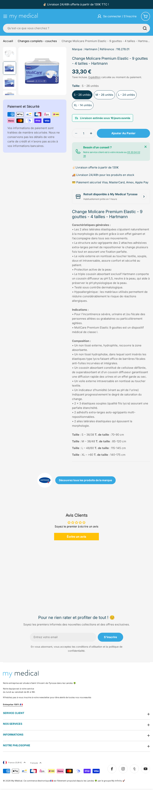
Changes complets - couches (37, 41)
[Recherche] (145, 28)
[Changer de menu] (5, 16)
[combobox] (76, 28)
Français (34, 763)
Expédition (94, 77)
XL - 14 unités (83, 105)
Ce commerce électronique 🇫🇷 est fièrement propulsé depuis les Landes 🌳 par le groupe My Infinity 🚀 (74, 780)
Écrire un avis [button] (76, 536)
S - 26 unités (82, 94)
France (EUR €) (15, 762)
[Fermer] (145, 146)
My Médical (16, 780)
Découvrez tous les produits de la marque (85, 480)
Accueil (8, 41)
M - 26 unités (104, 94)
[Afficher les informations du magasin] (144, 196)
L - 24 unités (126, 94)
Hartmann (91, 49)
